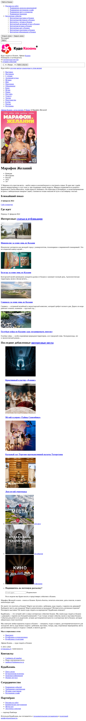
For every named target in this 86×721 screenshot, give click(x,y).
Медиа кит (9, 707)
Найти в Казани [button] (7, 2)
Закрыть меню (19, 36)
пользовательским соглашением (45, 716)
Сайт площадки (7, 205)
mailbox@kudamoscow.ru (14, 662)
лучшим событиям (9, 62)
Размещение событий (13, 687)
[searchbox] (43, 40)
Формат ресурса (11, 678)
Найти (4, 40)
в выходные (26, 68)
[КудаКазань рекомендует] (19, 554)
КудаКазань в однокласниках (16, 637)
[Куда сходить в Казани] (25, 54)
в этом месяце (36, 68)
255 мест (37, 524)
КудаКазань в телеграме (14, 639)
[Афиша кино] (19, 584)
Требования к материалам (15, 689)
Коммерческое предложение (16, 705)
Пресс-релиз (10, 672)
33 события (38, 554)
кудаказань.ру (6, 649)
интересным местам (10, 60)
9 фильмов (38, 584)
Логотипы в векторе (13, 709)
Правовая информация (14, 676)
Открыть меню (7, 36)
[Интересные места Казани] (19, 524)
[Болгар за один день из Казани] (16, 268)
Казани (27, 56)
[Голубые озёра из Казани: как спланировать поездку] (16, 327)
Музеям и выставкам (13, 691)
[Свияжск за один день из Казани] (16, 298)
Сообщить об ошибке (13, 658)
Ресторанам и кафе (12, 693)
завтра (18, 68)
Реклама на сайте (11, 703)
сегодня (13, 68)
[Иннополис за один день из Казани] (16, 239)
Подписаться (31, 592)
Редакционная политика (14, 674)
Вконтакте (9, 635)
